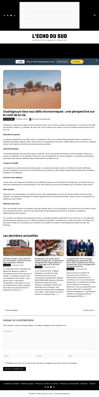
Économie (25, 10)
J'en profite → (77, 61)
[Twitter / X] (14, 15)
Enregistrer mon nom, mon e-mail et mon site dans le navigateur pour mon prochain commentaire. (41, 363)
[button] (95, 15)
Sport (23, 21)
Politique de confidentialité (69, 384)
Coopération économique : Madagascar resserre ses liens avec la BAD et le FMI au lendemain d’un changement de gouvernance (81, 262)
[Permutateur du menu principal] (95, 51)
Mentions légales (27, 384)
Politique (25, 15)
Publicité (92, 384)
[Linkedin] (7, 15)
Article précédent (10, 310)
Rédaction (84, 384)
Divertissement (27, 26)
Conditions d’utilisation (11, 384)
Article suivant (89, 310)
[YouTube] (11, 15)
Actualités (25, 4)
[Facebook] (4, 15)
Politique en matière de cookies (46, 384)
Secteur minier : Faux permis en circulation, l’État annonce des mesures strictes (17, 260)
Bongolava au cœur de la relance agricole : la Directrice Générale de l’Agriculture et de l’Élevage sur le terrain (49, 261)
